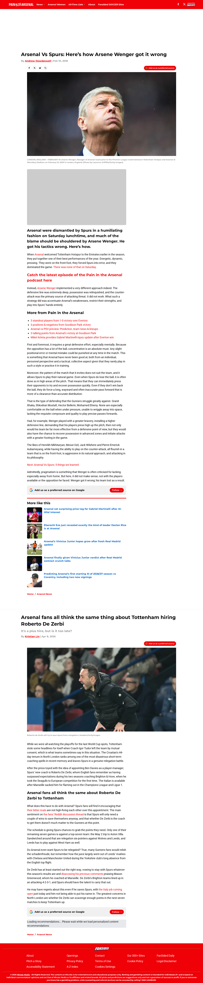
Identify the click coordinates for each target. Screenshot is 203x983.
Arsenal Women (57, 4)
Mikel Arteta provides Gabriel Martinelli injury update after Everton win (72, 337)
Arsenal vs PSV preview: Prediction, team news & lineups (64, 329)
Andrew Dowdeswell (38, 60)
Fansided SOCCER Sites (111, 4)
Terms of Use (103, 961)
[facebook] (178, 4)
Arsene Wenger (46, 288)
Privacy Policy (75, 961)
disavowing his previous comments (82, 873)
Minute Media (23, 975)
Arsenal (39, 254)
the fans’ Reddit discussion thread (63, 814)
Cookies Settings (105, 966)
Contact (100, 955)
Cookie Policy (135, 961)
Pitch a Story (33, 961)
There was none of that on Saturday (74, 267)
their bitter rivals (36, 810)
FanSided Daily (165, 955)
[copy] (45, 68)
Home (30, 594)
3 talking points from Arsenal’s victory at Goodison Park (63, 333)
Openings (72, 955)
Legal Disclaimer (167, 961)
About (91, 4)
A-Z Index (72, 966)
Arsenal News (44, 594)
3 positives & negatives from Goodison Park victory (61, 324)
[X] (184, 4)
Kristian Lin (32, 636)
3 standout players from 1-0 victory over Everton (59, 320)
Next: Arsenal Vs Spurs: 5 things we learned (53, 464)
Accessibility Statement (40, 966)
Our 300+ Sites (136, 955)
